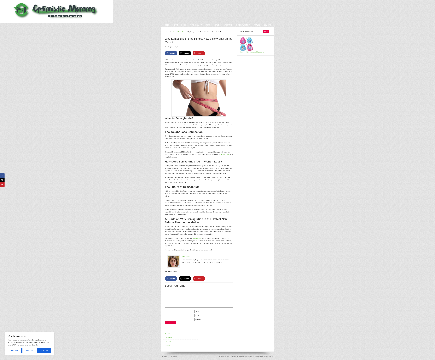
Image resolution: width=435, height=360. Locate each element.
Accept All (44, 350)
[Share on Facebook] (2, 175)
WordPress (264, 356)
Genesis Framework (252, 356)
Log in (271, 356)
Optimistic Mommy (26, 11)
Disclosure (168, 341)
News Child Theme (237, 356)
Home (166, 25)
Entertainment (242, 25)
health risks (197, 238)
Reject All (29, 350)
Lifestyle (228, 25)
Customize (14, 350)
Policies (167, 345)
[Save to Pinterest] (2, 184)
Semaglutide (225, 154)
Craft (175, 25)
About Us (168, 334)
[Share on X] (2, 180)
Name (197, 311)
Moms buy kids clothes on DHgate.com (252, 52)
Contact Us (168, 337)
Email (197, 315)
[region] (29, 343)
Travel (257, 25)
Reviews (266, 25)
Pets (208, 25)
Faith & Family (195, 25)
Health (217, 25)
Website (198, 320)
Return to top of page (169, 356)
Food (183, 25)
